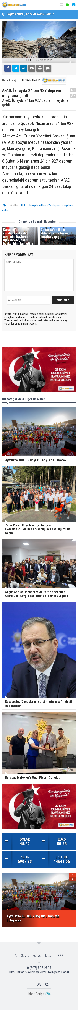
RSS (60, 955)
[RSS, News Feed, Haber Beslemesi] (39, 984)
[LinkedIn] (23, 68)
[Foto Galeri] (73, 5)
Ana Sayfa (22, 955)
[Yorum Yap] (47, 68)
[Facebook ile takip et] (31, 984)
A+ (73, 90)
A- (73, 96)
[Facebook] (7, 68)
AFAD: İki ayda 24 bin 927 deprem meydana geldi (35, 102)
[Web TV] (67, 5)
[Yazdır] (39, 68)
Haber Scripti (35, 994)
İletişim (49, 955)
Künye (36, 955)
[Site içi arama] (47, 984)
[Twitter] (15, 68)
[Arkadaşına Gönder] (31, 68)
